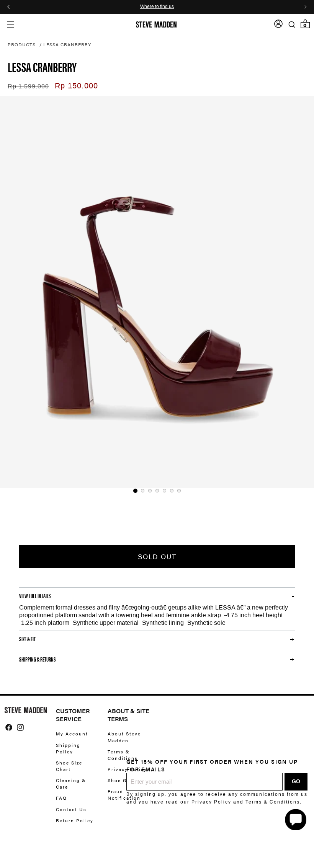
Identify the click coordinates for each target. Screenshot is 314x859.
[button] (10, 24)
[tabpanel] (157, 292)
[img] (9, 727)
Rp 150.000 (76, 85)
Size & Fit (27, 639)
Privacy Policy (211, 802)
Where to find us (157, 7)
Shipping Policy (68, 748)
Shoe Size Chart (69, 766)
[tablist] (157, 490)
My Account (72, 733)
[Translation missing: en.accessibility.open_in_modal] (157, 292)
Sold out (157, 557)
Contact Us (71, 809)
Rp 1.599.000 (28, 86)
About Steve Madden (124, 736)
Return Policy (74, 820)
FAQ (61, 797)
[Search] (291, 24)
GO (296, 781)
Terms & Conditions (272, 802)
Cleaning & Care (71, 783)
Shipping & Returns (37, 659)
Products (22, 44)
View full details (35, 596)
